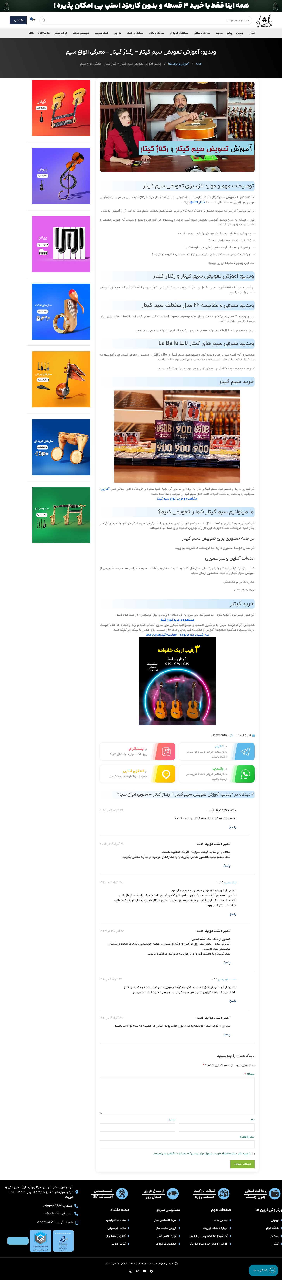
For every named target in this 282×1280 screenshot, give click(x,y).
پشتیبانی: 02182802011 (58, 1214)
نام (252, 1120)
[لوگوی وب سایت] (264, 20)
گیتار (202, 202)
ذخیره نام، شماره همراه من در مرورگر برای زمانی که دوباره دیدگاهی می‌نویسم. (201, 1154)
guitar (194, 202)
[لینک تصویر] (63, 1241)
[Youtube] (144, 1271)
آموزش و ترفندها (178, 64)
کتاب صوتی (118, 1244)
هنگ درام (272, 1228)
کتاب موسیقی (116, 1228)
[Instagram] (138, 1271)
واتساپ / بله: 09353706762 (54, 1223)
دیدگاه (249, 1074)
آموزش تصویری (116, 1236)
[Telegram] (151, 1271)
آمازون (105, 489)
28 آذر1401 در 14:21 (111, 883)
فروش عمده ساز (166, 1228)
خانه (198, 64)
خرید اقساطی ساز (165, 1220)
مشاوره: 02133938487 (57, 1206)
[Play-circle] (131, 1271)
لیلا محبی (230, 883)
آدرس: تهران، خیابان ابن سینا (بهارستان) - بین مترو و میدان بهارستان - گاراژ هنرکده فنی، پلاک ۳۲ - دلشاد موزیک (39, 1192)
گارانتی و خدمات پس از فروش (209, 1236)
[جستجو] (43, 20)
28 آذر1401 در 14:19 (111, 979)
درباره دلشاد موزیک (215, 1228)
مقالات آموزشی (116, 1220)
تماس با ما (220, 1220)
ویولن (275, 1220)
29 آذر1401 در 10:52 (111, 810)
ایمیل (171, 1120)
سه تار (274, 1236)
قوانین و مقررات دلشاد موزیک (208, 1244)
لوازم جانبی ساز (167, 1236)
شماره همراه (246, 1137)
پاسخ (232, 827)
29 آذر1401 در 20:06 (111, 844)
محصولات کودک (166, 1244)
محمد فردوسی (227, 979)
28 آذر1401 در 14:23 (112, 931)
